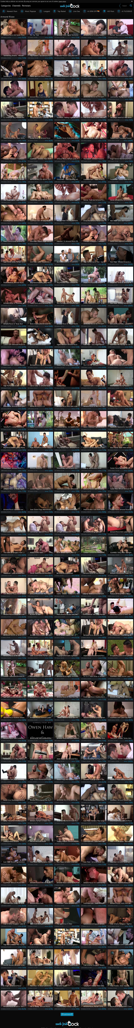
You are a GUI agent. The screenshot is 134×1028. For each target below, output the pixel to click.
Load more (67, 1014)
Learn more (62, 1)
